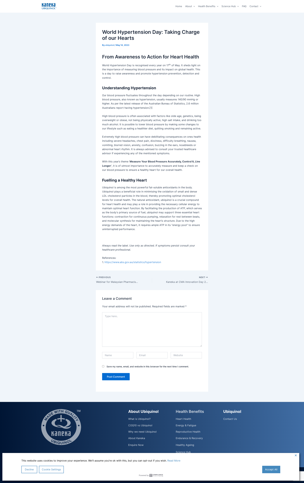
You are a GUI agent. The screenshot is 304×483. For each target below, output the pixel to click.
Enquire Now (136, 445)
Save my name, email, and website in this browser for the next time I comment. (148, 366)
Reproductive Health (188, 432)
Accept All (271, 469)
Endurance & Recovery (189, 438)
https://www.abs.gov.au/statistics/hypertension (132, 262)
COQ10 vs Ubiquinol (140, 425)
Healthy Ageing (185, 445)
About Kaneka (136, 438)
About (188, 6)
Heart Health (183, 419)
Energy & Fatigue (186, 425)
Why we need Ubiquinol (142, 432)
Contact (254, 6)
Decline (29, 469)
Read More (173, 460)
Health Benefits (206, 6)
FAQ (244, 6)
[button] (193, 6)
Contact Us (230, 419)
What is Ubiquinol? (139, 419)
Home (178, 6)
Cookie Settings (51, 469)
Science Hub (229, 6)
